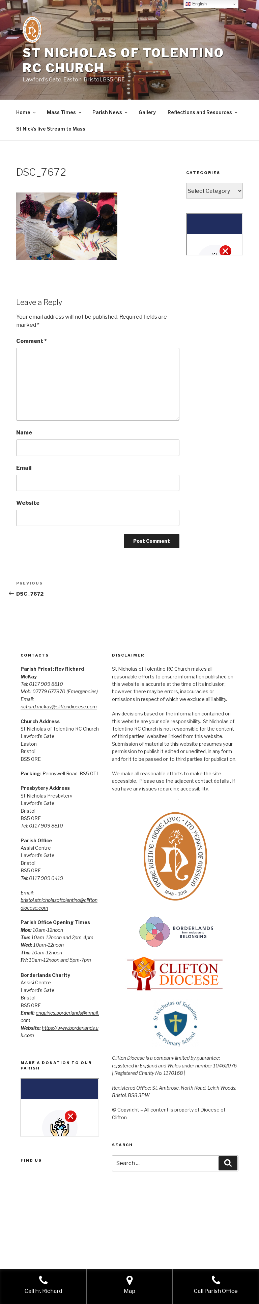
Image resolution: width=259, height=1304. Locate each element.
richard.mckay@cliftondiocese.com (59, 706)
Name (24, 432)
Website (27, 503)
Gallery (147, 112)
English (199, 3)
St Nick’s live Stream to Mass (50, 129)
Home (23, 112)
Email (24, 468)
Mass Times (61, 112)
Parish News (107, 112)
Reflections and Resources (200, 112)
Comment (31, 341)
